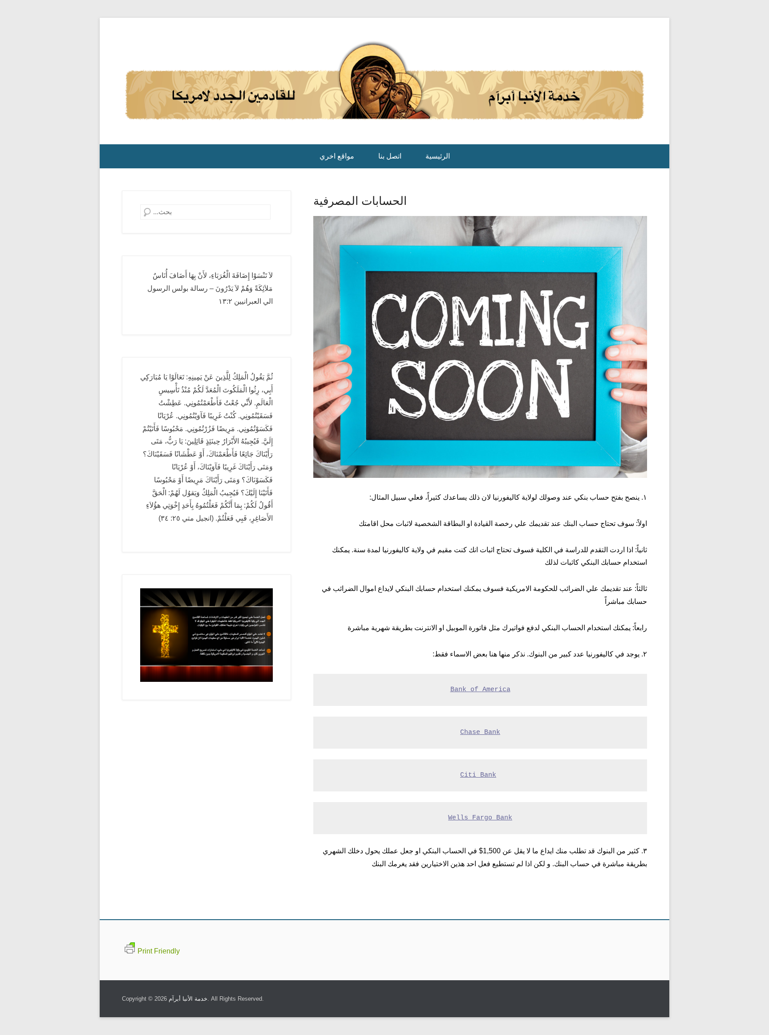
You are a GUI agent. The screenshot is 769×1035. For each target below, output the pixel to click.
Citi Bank (478, 775)
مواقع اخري (337, 156)
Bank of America (480, 689)
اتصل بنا (389, 156)
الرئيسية (437, 156)
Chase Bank (480, 732)
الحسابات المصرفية (360, 201)
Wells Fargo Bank (480, 818)
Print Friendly (159, 951)
